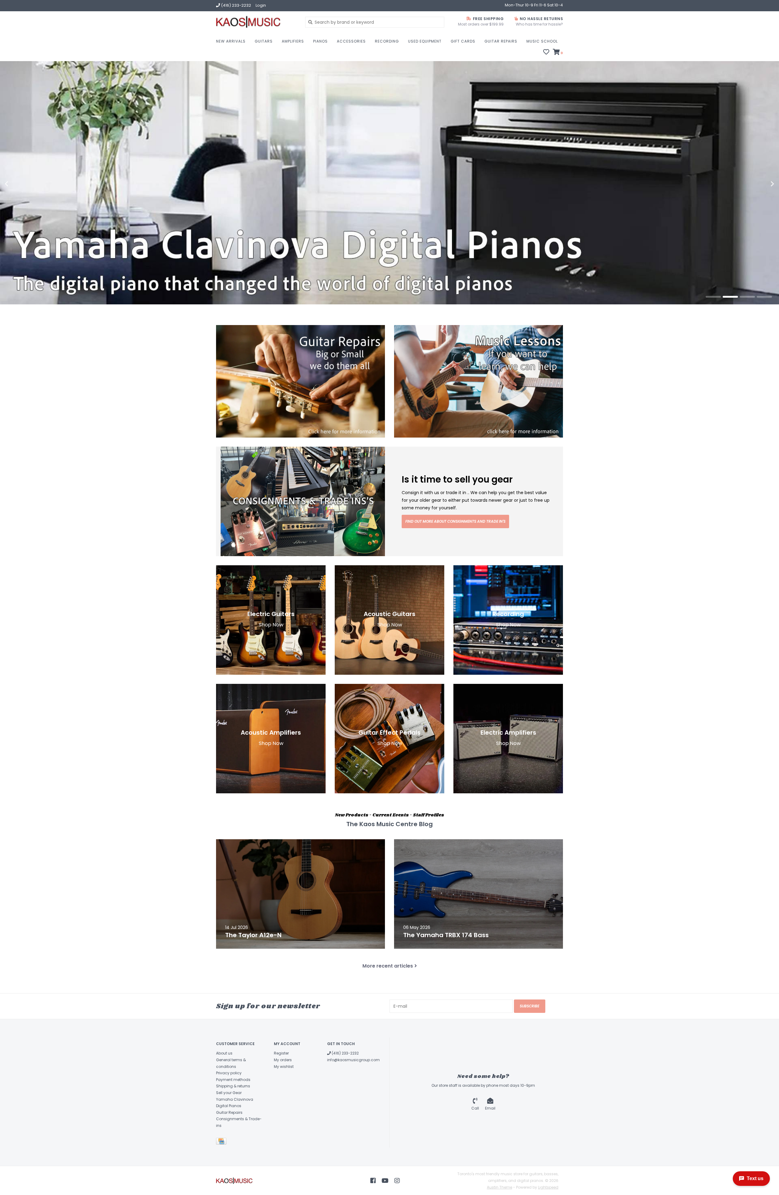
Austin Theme (499, 1187)
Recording (387, 41)
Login (261, 5)
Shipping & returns (233, 1086)
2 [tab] (730, 297)
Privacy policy (229, 1073)
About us (224, 1053)
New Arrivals (231, 41)
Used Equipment (425, 41)
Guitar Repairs (500, 41)
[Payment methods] (222, 1142)
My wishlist (284, 1066)
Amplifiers (293, 41)
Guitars (264, 41)
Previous (20, 184)
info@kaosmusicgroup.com (353, 1059)
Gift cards (463, 41)
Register (281, 1053)
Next (759, 184)
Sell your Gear (229, 1092)
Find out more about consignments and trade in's (455, 521)
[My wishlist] (546, 53)
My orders (283, 1059)
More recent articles (387, 965)
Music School (542, 41)
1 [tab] (713, 297)
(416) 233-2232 (345, 1053)
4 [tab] (764, 297)
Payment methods (233, 1079)
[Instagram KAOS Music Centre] (397, 1181)
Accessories (351, 41)
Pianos (320, 41)
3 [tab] (747, 297)
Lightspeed (548, 1187)
